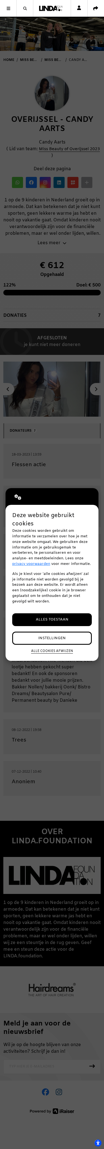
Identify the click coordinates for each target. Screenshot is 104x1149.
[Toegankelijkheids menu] (98, 1143)
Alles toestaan (52, 619)
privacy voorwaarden (31, 564)
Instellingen (52, 638)
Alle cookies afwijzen (52, 651)
